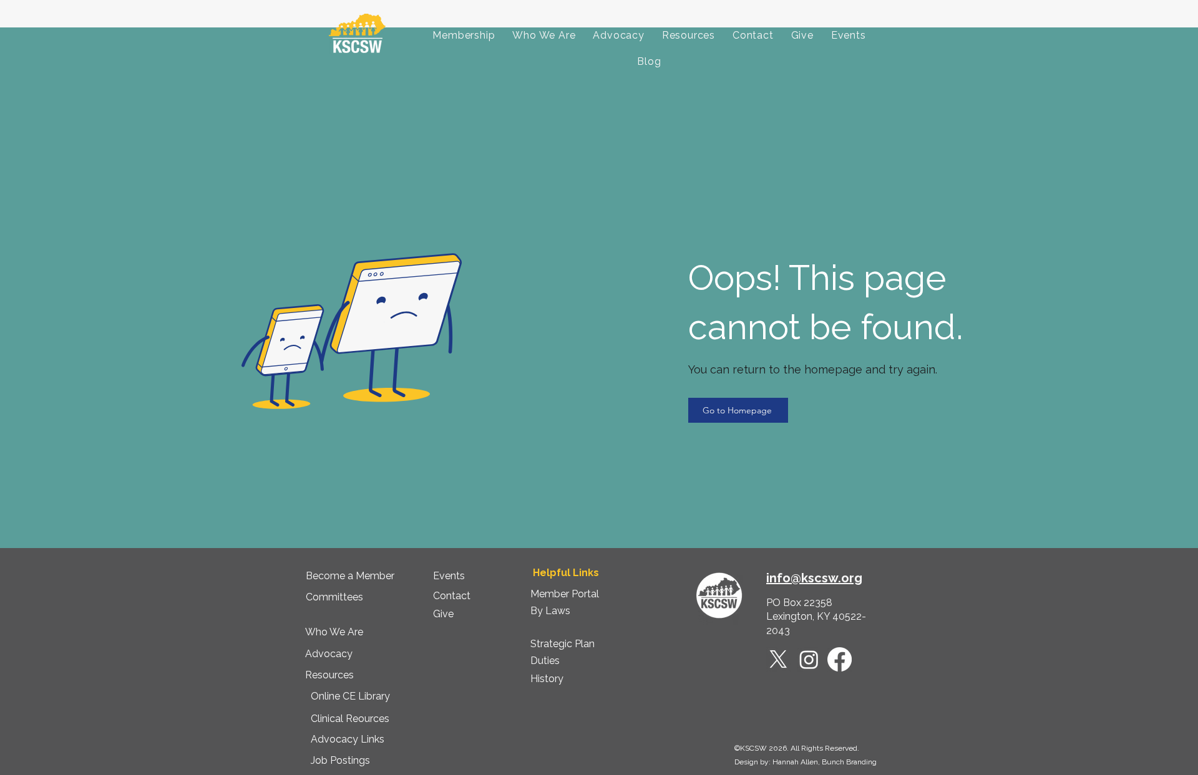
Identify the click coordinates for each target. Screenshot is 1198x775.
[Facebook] (839, 659)
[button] (463, 35)
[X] (778, 659)
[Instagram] (809, 659)
